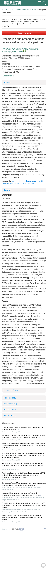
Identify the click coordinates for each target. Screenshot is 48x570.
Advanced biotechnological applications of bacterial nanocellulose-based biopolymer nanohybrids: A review (20, 494)
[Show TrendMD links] (45, 529)
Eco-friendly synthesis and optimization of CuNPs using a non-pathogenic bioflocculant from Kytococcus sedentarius (23, 436)
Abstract (7, 83)
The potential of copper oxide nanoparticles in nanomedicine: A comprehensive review (23, 428)
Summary (7, 190)
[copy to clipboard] (8, 26)
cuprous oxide (38, 181)
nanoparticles (17, 181)
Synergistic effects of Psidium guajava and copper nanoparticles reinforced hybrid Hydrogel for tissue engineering (24, 484)
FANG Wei (6, 49)
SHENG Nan (17, 52)
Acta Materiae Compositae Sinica (15, 10)
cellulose (27, 181)
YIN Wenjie (6, 52)
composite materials (25, 183)
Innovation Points (10, 390)
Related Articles (10, 410)
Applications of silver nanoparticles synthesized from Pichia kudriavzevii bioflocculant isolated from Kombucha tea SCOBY (23, 464)
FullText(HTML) (9, 398)
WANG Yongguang (30, 49)
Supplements (10, 415)
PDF (25, 33)
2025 (34, 10)
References (10, 404)
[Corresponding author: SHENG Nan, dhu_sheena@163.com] (23, 51)
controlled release (9, 183)
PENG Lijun (16, 49)
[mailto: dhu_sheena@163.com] (25, 51)
